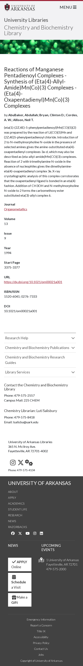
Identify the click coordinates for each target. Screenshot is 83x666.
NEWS (13, 545)
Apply (12, 497)
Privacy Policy (41, 643)
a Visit (18, 584)
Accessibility (41, 637)
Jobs (41, 654)
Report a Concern (41, 625)
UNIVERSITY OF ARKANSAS (39, 483)
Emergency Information (41, 619)
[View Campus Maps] (41, 561)
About (13, 491)
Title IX (41, 631)
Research (15, 515)
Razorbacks (17, 527)
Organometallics (15, 209)
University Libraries (26, 20)
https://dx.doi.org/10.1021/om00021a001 (33, 282)
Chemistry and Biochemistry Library (38, 30)
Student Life (17, 509)
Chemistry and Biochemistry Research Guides (35, 360)
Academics (16, 503)
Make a (19, 600)
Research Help (16, 338)
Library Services (17, 372)
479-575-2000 (56, 569)
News (12, 521)
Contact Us (41, 648)
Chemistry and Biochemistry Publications (37, 348)
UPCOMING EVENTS (51, 547)
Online (19, 564)
